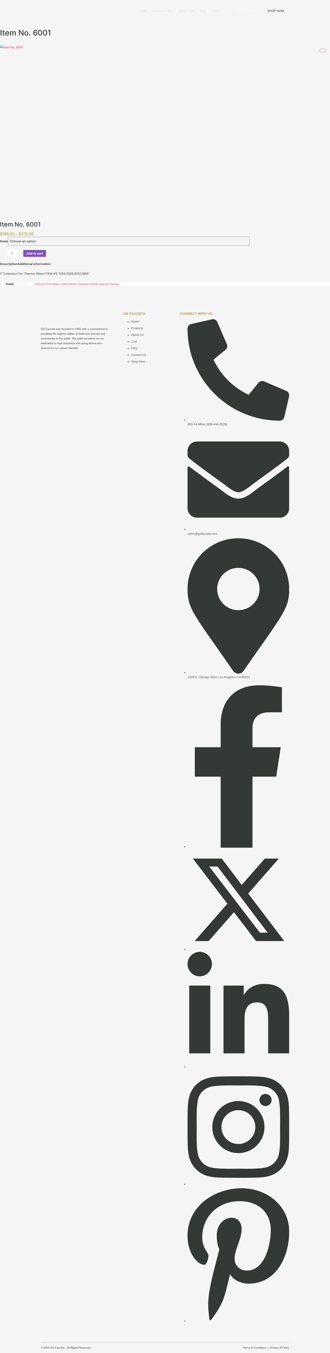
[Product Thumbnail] (323, 50)
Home (142, 11)
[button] (162, 11)
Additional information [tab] (34, 264)
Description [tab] (8, 264)
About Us (186, 11)
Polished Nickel (87, 284)
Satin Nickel (68, 284)
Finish (4, 241)
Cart (216, 11)
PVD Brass (53, 284)
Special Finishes (109, 284)
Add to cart (34, 253)
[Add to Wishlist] (50, 253)
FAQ (203, 11)
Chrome (39, 284)
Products (161, 11)
